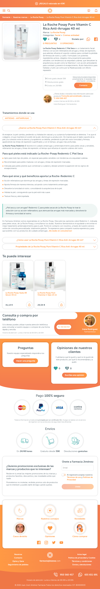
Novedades (80, 519)
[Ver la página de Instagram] (46, 542)
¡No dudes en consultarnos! (60, 231)
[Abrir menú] (3, 10)
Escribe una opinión (74, 375)
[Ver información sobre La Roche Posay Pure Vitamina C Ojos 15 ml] (50, 275)
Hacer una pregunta (25, 361)
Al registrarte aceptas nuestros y (80, 477)
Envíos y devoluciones (81, 565)
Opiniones (50, 536)
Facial (58, 35)
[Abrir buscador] (8, 10)
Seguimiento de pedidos (18, 565)
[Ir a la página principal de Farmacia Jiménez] (50, 10)
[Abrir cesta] (96, 10)
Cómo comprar (79, 536)
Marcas (20, 519)
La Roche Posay (37, 17)
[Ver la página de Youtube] (61, 542)
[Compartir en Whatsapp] (88, 40)
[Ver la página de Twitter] (54, 542)
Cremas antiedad (71, 35)
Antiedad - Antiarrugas (17, 118)
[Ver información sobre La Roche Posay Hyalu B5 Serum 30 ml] (17, 275)
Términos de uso (74, 477)
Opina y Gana (18, 561)
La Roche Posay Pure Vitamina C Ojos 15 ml (47, 294)
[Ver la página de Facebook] (38, 542)
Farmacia (6, 17)
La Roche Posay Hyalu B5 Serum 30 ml (16, 294)
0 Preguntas (50, 43)
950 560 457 (61, 98)
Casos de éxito (20, 536)
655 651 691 (91, 574)
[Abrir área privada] (88, 10)
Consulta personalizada (72, 96)
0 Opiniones (67, 43)
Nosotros (18, 554)
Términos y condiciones (82, 561)
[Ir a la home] (50, 557)
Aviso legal (81, 554)
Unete (77, 487)
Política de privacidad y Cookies (81, 558)
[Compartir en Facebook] (96, 40)
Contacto (83, 85)
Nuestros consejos (50, 519)
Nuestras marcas (20, 17)
